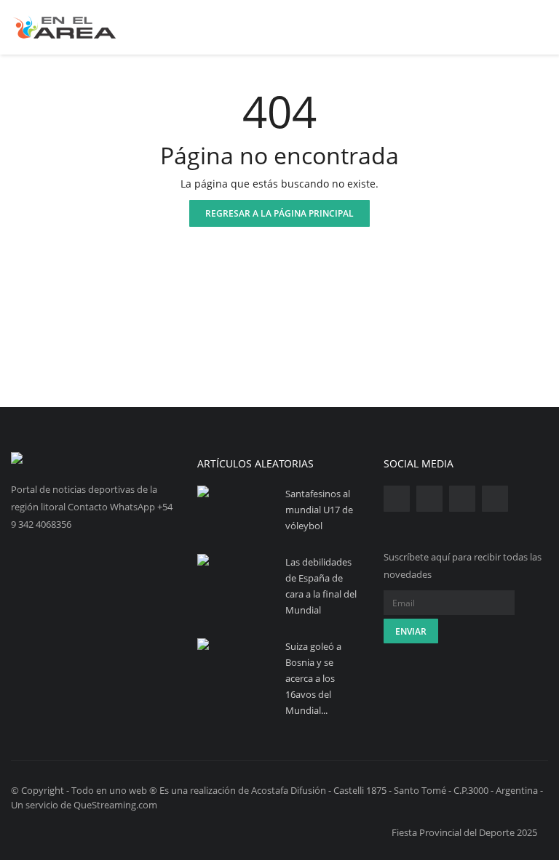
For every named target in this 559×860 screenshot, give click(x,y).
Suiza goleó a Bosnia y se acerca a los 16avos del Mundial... (313, 678)
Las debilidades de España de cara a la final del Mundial (321, 585)
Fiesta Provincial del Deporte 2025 (464, 832)
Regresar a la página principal (279, 213)
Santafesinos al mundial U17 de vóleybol (319, 509)
